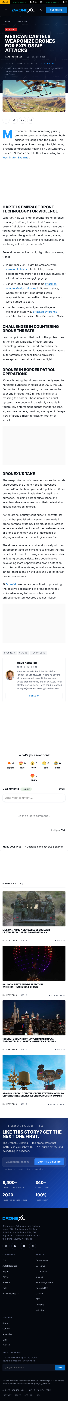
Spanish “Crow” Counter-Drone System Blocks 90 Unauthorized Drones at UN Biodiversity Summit (33, 1094)
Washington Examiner (16, 157)
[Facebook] (14, 1246)
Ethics (6, 1339)
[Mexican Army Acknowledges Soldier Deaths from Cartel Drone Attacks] (34, 908)
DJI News (40, 1266)
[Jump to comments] (30, 120)
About (6, 1323)
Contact (6, 1328)
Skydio (6, 1271)
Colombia (9, 653)
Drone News (42, 1260)
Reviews (40, 1304)
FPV (38, 1299)
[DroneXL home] (23, 10)
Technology (38, 653)
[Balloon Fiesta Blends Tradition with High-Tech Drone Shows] (34, 963)
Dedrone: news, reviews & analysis (45, 846)
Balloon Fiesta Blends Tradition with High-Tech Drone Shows (23, 985)
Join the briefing (49, 1162)
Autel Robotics (10, 1266)
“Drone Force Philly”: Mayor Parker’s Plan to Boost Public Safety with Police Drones (29, 1040)
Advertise (7, 1334)
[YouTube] (23, 1246)
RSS (39, 1395)
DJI (4, 1260)
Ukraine (39, 1293)
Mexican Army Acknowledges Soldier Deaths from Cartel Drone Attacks (26, 931)
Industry (40, 1310)
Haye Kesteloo (27, 662)
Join (59, 1367)
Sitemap (29, 1395)
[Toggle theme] (40, 10)
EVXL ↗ (6, 1345)
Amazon (6, 1282)
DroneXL (11, 584)
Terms (18, 1395)
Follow (34, 696)
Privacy (7, 1395)
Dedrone (22, 22)
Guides (39, 1277)
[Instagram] (32, 1246)
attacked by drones (45, 311)
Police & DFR (42, 1288)
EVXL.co (51, 681)
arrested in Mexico (17, 269)
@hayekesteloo (51, 688)
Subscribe (56, 10)
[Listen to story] (22, 120)
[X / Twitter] (6, 1246)
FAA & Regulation (44, 1282)
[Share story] (14, 120)
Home (8, 22)
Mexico (23, 653)
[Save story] (6, 120)
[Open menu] (6, 10)
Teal (4, 1288)
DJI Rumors (41, 1271)
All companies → (11, 1293)
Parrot (6, 1277)
